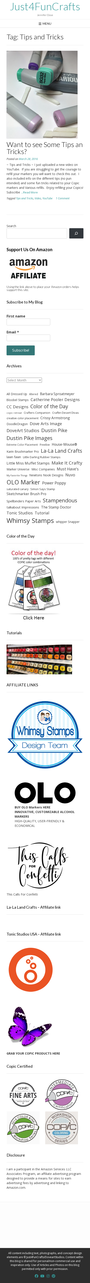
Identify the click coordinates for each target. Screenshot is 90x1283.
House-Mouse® (64, 444)
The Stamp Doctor (56, 507)
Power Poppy (54, 483)
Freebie (45, 445)
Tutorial (42, 512)
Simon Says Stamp (42, 489)
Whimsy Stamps (30, 520)
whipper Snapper (68, 522)
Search (11, 226)
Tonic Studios (20, 512)
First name (16, 316)
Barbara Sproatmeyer (57, 393)
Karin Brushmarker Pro (23, 451)
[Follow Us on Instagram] (48, 1276)
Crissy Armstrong (55, 417)
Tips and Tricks (24, 198)
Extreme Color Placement (22, 444)
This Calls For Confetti (22, 894)
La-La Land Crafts (61, 450)
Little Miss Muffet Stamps (28, 463)
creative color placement (22, 418)
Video (38, 198)
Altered (33, 394)
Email (13, 332)
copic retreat (14, 412)
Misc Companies (43, 469)
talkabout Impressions (23, 507)
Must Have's (68, 468)
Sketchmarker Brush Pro (26, 493)
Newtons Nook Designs (46, 475)
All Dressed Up (17, 394)
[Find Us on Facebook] (36, 1276)
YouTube (47, 198)
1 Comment (62, 198)
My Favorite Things (17, 475)
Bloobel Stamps (18, 400)
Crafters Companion (37, 413)
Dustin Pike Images (29, 438)
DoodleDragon (17, 424)
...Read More (29, 192)
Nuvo (70, 474)
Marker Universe (18, 469)
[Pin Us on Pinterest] (53, 1276)
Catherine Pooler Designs (55, 399)
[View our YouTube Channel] (42, 1276)
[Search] (76, 233)
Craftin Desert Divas (65, 413)
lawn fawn (14, 457)
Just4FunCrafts (45, 6)
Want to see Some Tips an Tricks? (45, 148)
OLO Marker (23, 482)
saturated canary (17, 489)
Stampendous (60, 500)
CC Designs (17, 406)
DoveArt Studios (23, 430)
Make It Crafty (67, 463)
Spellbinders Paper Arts (24, 501)
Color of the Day (49, 406)
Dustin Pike (54, 430)
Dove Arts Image (46, 423)
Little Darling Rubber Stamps (42, 457)
